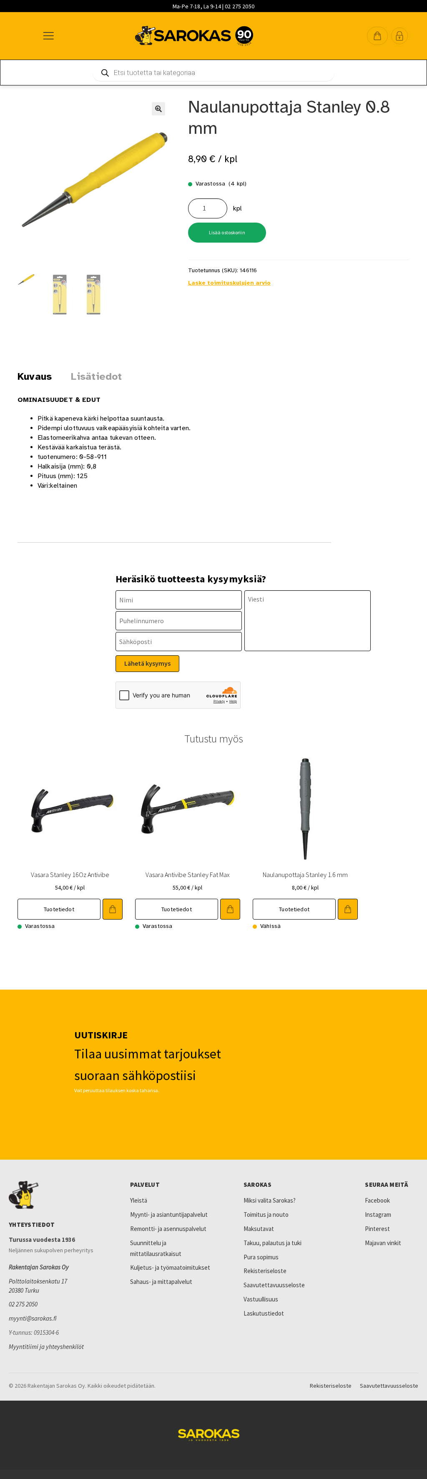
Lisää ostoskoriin (227, 232)
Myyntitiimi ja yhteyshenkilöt (46, 1347)
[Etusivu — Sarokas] (194, 36)
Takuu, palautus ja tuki (272, 1243)
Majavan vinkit (383, 1243)
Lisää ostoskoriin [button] (113, 909)
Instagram (378, 1214)
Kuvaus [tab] (35, 376)
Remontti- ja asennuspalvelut (168, 1229)
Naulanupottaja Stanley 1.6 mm (305, 874)
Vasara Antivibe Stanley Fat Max (188, 874)
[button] (377, 36)
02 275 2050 (23, 1304)
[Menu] (48, 36)
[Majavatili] (399, 36)
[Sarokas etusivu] (57, 1195)
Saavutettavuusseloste (274, 1285)
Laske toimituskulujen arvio (229, 282)
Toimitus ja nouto (266, 1214)
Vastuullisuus (261, 1299)
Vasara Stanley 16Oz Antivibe (70, 874)
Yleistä (138, 1200)
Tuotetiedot (59, 909)
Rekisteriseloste (265, 1271)
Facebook (377, 1200)
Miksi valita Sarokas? (270, 1200)
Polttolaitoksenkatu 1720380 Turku (38, 1285)
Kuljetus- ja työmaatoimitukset (170, 1267)
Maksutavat (259, 1229)
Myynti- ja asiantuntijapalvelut (169, 1214)
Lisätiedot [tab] (96, 376)
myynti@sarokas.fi (33, 1318)
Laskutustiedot (264, 1313)
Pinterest (377, 1229)
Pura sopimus (261, 1257)
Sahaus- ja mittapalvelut (161, 1282)
